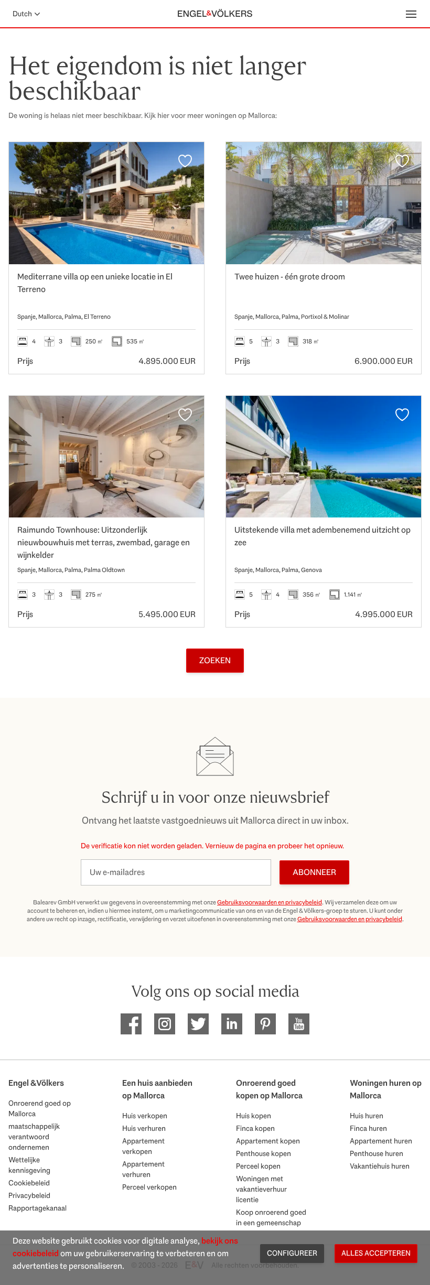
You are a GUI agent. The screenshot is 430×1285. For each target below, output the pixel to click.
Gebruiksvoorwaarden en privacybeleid (269, 902)
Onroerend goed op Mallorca (39, 1108)
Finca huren (368, 1128)
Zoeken (215, 660)
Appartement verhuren (143, 1169)
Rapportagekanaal (37, 1208)
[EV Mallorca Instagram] (164, 1023)
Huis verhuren (144, 1128)
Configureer (292, 1253)
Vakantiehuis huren (380, 1166)
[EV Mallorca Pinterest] (265, 1023)
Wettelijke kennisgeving (29, 1165)
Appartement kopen (268, 1141)
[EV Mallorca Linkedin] (231, 1023)
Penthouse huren (376, 1153)
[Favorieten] (185, 161)
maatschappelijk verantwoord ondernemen (34, 1136)
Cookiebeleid (29, 1182)
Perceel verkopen (149, 1187)
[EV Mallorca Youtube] (298, 1023)
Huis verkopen (144, 1115)
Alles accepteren (376, 1253)
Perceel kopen (258, 1166)
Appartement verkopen (143, 1146)
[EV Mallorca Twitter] (198, 1023)
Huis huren (366, 1115)
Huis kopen (253, 1115)
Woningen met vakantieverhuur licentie (261, 1189)
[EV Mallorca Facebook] (131, 1023)
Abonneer (314, 872)
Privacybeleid (29, 1195)
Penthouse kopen (263, 1153)
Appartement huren (381, 1141)
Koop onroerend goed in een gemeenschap (271, 1217)
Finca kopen (255, 1128)
